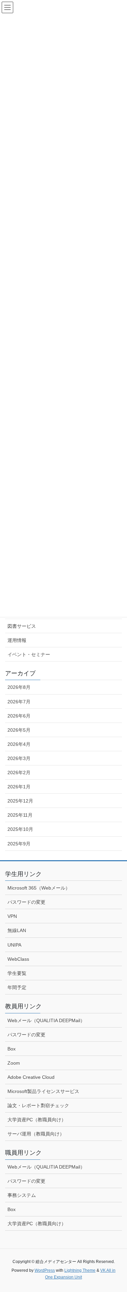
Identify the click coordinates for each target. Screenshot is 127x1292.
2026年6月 (18, 716)
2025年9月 (18, 843)
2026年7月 (18, 701)
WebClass (18, 959)
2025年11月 (20, 815)
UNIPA (14, 945)
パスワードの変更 (26, 902)
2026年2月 (18, 772)
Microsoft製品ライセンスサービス (43, 1091)
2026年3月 (18, 758)
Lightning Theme (80, 1270)
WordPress (45, 1270)
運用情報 (16, 640)
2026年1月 (18, 786)
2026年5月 (18, 730)
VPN (12, 916)
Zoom (13, 1063)
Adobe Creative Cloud (31, 1077)
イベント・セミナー (28, 654)
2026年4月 (18, 744)
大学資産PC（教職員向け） (36, 1119)
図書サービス (21, 626)
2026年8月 (18, 687)
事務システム (21, 1195)
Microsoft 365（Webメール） (38, 888)
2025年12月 (20, 801)
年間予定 (16, 987)
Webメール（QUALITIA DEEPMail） (46, 1020)
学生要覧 (16, 973)
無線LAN (16, 930)
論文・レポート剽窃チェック (38, 1105)
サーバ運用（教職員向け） (35, 1133)
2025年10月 (20, 829)
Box (11, 1048)
